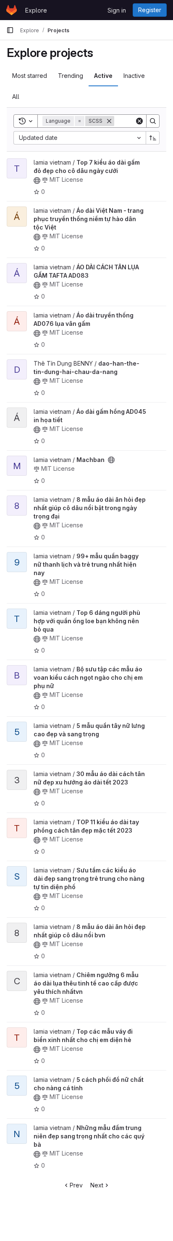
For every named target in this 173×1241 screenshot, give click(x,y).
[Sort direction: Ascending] (153, 137)
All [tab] (15, 96)
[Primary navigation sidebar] (10, 30)
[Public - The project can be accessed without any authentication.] (37, 180)
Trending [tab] (70, 75)
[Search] (153, 121)
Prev (76, 1185)
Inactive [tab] (134, 75)
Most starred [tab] (29, 75)
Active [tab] (103, 75)
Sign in (116, 10)
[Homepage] (11, 10)
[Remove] (109, 121)
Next (96, 1185)
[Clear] (139, 121)
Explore (36, 10)
